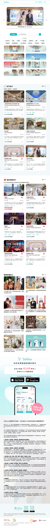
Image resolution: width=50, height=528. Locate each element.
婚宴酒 (42, 43)
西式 (8, 112)
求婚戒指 (8, 43)
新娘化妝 (30, 43)
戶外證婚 (42, 40)
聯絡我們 (16, 524)
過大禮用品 (23, 43)
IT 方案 (15, 522)
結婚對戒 (31, 40)
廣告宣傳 (18, 522)
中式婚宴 (24, 40)
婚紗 (37, 40)
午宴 (11, 112)
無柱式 (5, 234)
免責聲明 (12, 524)
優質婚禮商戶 (15, 43)
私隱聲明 (8, 524)
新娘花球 (8, 40)
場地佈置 (37, 43)
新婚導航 (22, 522)
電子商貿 (11, 522)
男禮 (13, 40)
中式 (5, 112)
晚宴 (30, 112)
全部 (43, 86)
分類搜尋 (13, 34)
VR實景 (18, 40)
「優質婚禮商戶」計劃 (28, 522)
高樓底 (33, 112)
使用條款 (5, 524)
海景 (27, 139)
